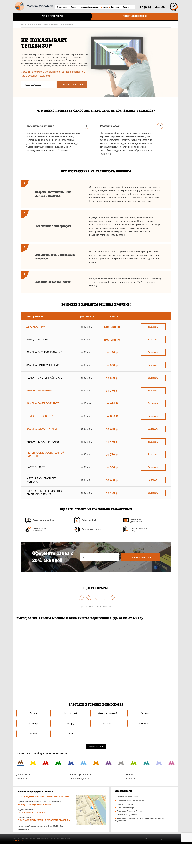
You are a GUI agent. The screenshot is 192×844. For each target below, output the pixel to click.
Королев (144, 713)
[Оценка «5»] (80, 597)
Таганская (129, 778)
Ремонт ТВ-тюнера (39, 390)
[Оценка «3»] (96, 597)
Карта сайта (18, 840)
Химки (70, 733)
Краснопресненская (81, 774)
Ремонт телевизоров (52, 16)
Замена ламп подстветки (44, 403)
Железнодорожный (107, 713)
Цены (105, 7)
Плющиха (129, 774)
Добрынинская (24, 774)
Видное (33, 713)
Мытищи (107, 723)
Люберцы (70, 723)
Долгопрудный (70, 713)
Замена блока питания (42, 428)
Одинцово (144, 723)
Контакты (115, 7)
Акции (73, 7)
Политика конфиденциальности (158, 839)
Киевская (21, 778)
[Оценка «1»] (111, 597)
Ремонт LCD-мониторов (135, 16)
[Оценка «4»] (88, 597)
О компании (62, 7)
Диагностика (35, 326)
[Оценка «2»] (104, 597)
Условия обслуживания (89, 7)
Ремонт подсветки (39, 416)
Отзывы (126, 7)
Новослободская (79, 778)
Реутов (33, 733)
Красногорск (33, 723)
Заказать (153, 326)
